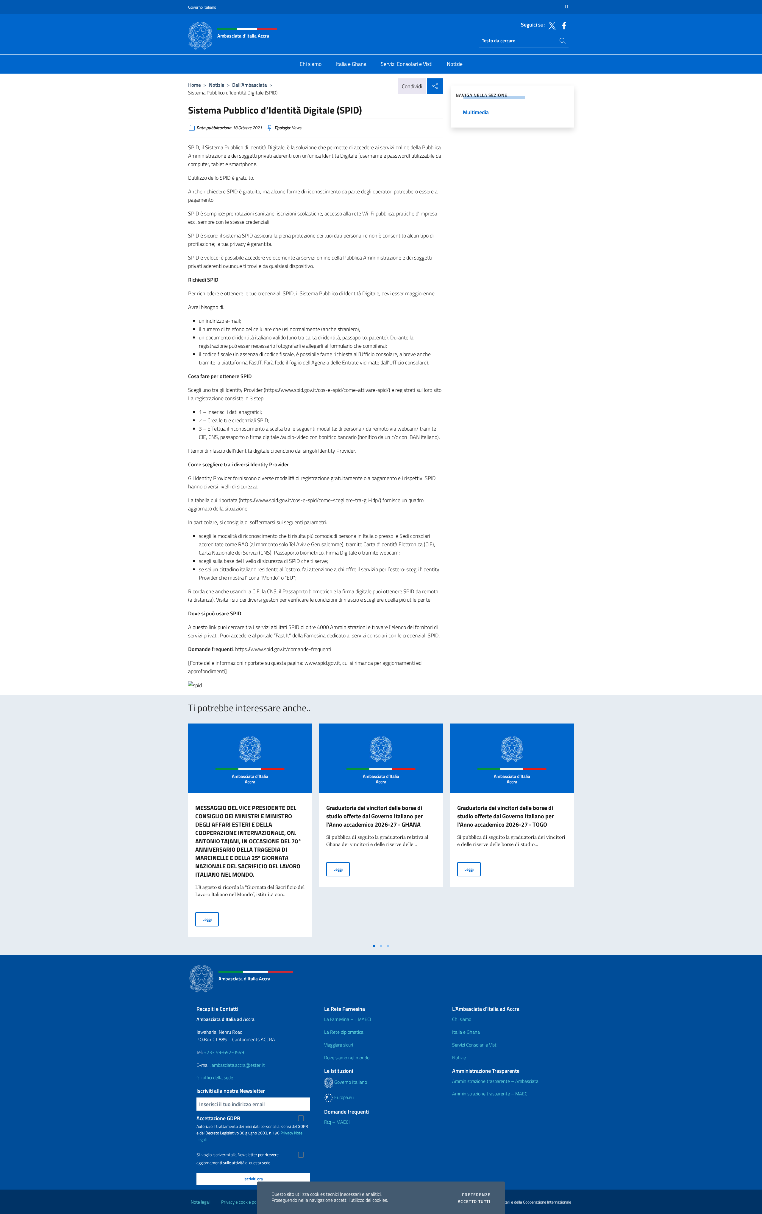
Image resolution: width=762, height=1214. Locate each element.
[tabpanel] (250, 832)
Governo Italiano (202, 7)
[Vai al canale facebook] (563, 25)
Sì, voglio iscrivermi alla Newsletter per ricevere (237, 1154)
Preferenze (476, 1195)
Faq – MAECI (337, 1121)
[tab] (374, 946)
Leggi (210, 919)
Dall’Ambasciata (249, 85)
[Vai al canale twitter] (551, 25)
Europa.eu (343, 1097)
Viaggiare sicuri (338, 1044)
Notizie (216, 85)
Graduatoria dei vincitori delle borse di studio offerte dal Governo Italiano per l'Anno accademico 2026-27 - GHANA (374, 816)
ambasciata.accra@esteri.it (238, 1065)
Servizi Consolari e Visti (474, 1044)
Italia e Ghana (466, 1032)
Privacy (286, 1133)
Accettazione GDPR (218, 1118)
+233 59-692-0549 (224, 1052)
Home (194, 85)
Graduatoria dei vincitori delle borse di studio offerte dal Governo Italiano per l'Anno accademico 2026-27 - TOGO (505, 816)
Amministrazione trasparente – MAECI (490, 1093)
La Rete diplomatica (343, 1032)
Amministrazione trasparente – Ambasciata (495, 1081)
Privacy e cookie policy (242, 1202)
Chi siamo (461, 1019)
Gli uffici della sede (214, 1077)
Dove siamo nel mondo (346, 1057)
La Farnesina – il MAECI (347, 1019)
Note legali (200, 1202)
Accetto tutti (474, 1201)
